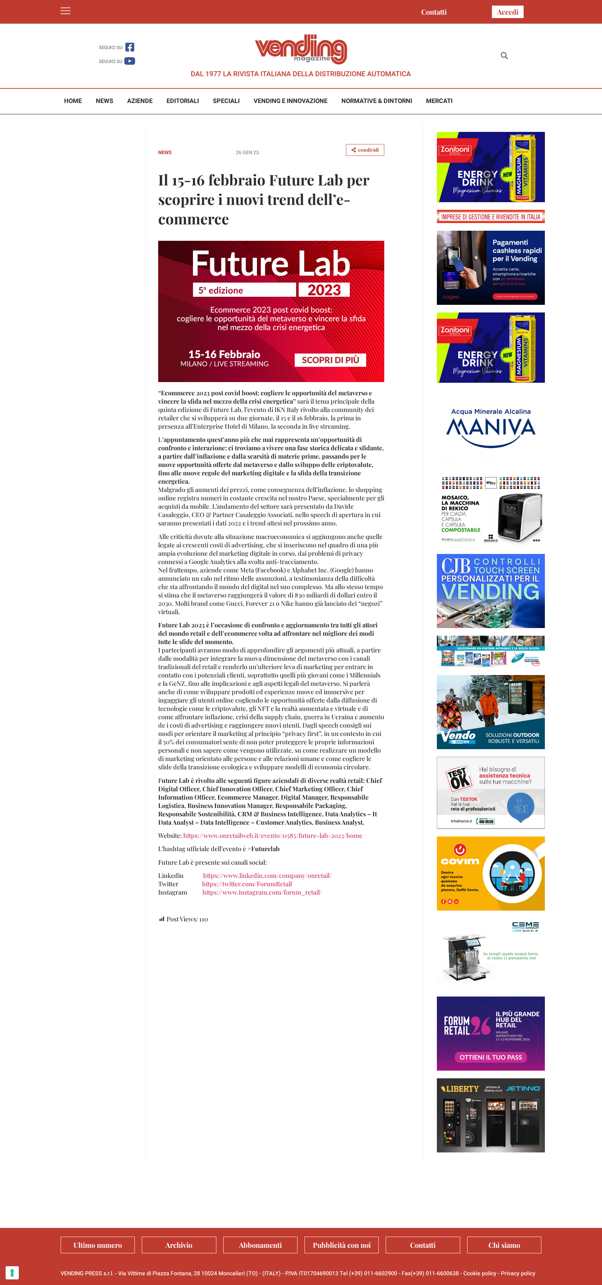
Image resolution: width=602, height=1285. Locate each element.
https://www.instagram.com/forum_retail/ (262, 892)
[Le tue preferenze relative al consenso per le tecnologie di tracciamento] (12, 1272)
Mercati (439, 101)
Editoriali (183, 101)
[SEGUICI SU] (130, 47)
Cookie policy (479, 1273)
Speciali (226, 101)
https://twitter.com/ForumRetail (247, 884)
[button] (504, 56)
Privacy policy (518, 1273)
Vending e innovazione (290, 101)
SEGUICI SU (110, 47)
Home (73, 101)
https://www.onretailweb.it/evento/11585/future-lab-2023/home (272, 835)
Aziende (140, 101)
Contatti (434, 11)
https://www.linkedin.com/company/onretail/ (267, 875)
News (104, 101)
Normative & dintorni (376, 101)
